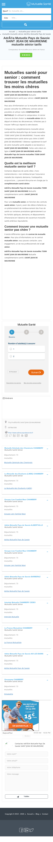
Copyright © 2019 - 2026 (14, 814)
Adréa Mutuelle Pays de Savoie (17, 539)
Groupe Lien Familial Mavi (15, 514)
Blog (37, 814)
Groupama (8, 694)
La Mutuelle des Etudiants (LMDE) (18, 488)
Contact (45, 814)
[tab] (26, 449)
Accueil (12, 31)
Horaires (27, 736)
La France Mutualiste (12, 642)
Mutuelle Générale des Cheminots (18, 462)
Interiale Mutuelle (11, 617)
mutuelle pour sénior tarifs (30, 31)
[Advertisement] (26, 291)
